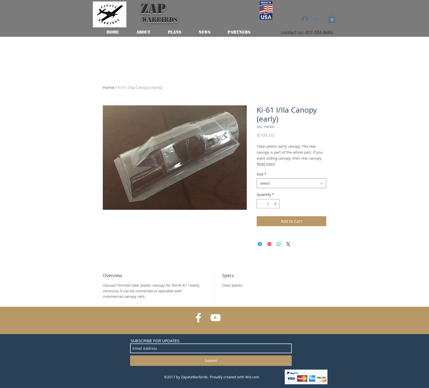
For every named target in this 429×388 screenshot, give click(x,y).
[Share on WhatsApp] (279, 244)
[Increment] (276, 203)
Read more (266, 163)
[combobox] (291, 183)
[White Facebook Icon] (198, 317)
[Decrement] (260, 203)
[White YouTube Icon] (215, 317)
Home (108, 87)
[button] (332, 18)
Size (261, 174)
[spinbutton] (268, 203)
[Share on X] (288, 244)
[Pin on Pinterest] (269, 244)
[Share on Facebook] (260, 244)
